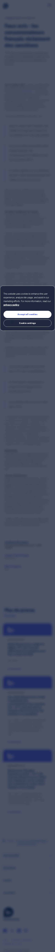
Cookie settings (27, 323)
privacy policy (11, 305)
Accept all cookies (27, 314)
